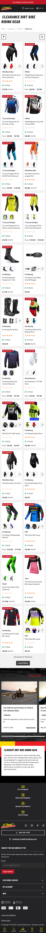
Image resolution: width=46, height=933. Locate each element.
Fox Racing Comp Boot (10, 329)
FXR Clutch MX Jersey (32, 535)
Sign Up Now (8, 872)
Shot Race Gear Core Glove (11, 483)
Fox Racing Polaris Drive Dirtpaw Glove (33, 331)
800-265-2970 (24, 832)
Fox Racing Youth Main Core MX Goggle (33, 279)
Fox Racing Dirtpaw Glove (33, 433)
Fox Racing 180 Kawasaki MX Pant (11, 536)
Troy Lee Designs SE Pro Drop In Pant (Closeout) (33, 227)
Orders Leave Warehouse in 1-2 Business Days (23, 2)
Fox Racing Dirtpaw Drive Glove (33, 484)
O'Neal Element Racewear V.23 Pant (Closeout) (34, 76)
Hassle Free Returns (23, 806)
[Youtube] (43, 825)
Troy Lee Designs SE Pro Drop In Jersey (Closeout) (11, 227)
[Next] (19, 66)
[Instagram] (31, 825)
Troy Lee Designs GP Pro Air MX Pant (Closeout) (10, 175)
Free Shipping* (23, 789)
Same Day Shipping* (23, 798)
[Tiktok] (38, 825)
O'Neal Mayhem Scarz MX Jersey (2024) (34, 123)
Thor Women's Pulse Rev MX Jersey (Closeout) (33, 583)
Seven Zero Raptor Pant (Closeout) (10, 588)
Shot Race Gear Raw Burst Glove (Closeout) (11, 76)
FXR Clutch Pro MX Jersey (11, 433)
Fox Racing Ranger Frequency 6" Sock (8, 279)
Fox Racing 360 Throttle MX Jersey (10, 635)
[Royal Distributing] (6, 8)
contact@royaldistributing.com (24, 839)
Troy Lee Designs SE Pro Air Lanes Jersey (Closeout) (10, 123)
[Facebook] (25, 825)
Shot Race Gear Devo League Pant (32, 175)
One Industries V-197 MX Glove (33, 383)
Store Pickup (23, 815)
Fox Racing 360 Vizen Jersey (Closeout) (9, 383)
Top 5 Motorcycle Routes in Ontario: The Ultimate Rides (18, 709)
